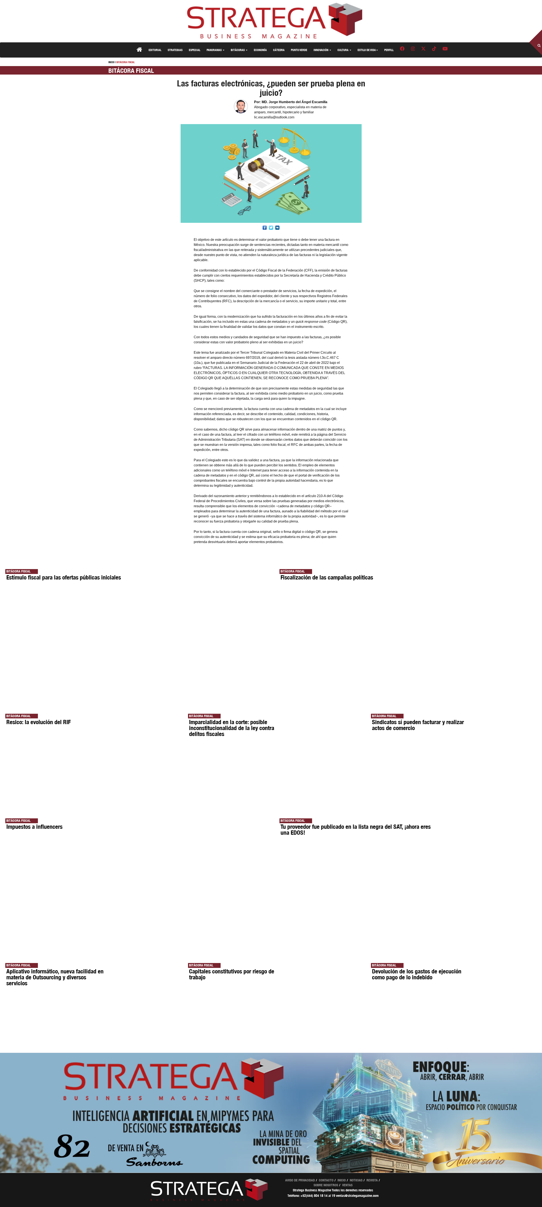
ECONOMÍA (260, 50)
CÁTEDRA (279, 50)
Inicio (341, 1180)
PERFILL (389, 50)
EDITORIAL (155, 50)
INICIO (111, 62)
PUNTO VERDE (299, 50)
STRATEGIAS (175, 50)
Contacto (326, 1180)
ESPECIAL (194, 50)
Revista (372, 1180)
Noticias (356, 1180)
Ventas (347, 1185)
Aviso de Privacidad (300, 1180)
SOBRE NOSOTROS (326, 1185)
